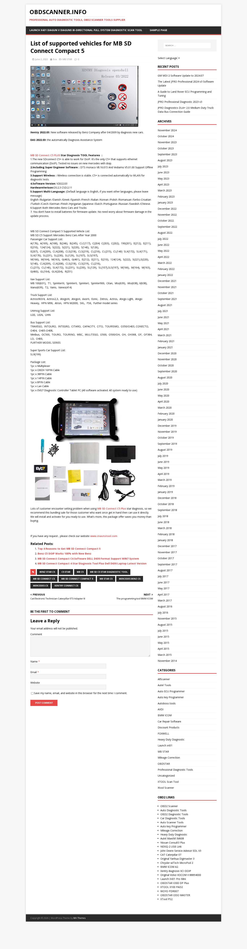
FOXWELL (163, 733)
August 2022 (165, 232)
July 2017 (163, 576)
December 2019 (167, 425)
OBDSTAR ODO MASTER (175, 895)
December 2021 (167, 281)
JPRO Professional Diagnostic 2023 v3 (180, 101)
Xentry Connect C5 (66, 585)
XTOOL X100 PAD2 (171, 887)
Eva (55, 59)
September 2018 (167, 510)
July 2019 (163, 456)
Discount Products (168, 727)
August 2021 (165, 305)
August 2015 (165, 624)
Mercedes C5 (40, 585)
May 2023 (163, 178)
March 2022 (165, 263)
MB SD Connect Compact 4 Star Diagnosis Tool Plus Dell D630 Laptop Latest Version (92, 563)
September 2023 (167, 154)
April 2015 (163, 648)
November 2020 (167, 359)
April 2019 (163, 474)
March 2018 (165, 528)
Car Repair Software (169, 721)
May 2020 (163, 395)
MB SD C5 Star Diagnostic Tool (109, 571)
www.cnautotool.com (103, 536)
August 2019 (165, 449)
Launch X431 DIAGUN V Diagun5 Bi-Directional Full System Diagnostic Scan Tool (85, 30)
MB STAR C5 (106, 578)
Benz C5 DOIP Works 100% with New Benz (64, 553)
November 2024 (167, 130)
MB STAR (67, 59)
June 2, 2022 (41, 59)
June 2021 (163, 317)
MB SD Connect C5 (44, 578)
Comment (36, 634)
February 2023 (166, 196)
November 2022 (167, 214)
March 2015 (165, 654)
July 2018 (163, 516)
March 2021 (165, 335)
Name (34, 661)
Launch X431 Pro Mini (173, 879)
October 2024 (166, 136)
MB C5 (80, 571)
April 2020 (163, 401)
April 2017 (163, 594)
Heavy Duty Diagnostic (171, 739)
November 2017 (167, 552)
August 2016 (165, 606)
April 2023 (163, 184)
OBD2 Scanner (169, 806)
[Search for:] (187, 45)
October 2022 (166, 220)
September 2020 (167, 371)
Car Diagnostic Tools (172, 818)
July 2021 (163, 311)
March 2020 (165, 407)
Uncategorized (166, 775)
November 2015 (167, 618)
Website (35, 682)
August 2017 (165, 570)
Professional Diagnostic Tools (175, 769)
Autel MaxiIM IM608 (172, 838)
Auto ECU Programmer (171, 691)
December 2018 (167, 498)
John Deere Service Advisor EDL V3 (180, 850)
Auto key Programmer (171, 697)
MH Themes (79, 918)
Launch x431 (165, 745)
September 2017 (167, 564)
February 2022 (166, 269)
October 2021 (166, 293)
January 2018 (165, 540)
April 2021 (163, 329)
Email (33, 672)
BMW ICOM (165, 715)
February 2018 (166, 534)
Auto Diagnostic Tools (173, 810)
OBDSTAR (164, 763)
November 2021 (167, 287)
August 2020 (165, 377)
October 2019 (166, 437)
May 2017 (163, 588)
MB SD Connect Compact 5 (77, 578)
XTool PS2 (166, 899)
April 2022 (163, 257)
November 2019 (167, 431)
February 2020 (166, 413)
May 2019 (163, 467)
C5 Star (65, 571)
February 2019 (166, 486)
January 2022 (165, 275)
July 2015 (163, 630)
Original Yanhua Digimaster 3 (177, 858)
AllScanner (164, 679)
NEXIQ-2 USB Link (171, 846)
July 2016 (163, 612)
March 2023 (165, 190)
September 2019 (167, 443)
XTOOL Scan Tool (168, 781)
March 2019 (165, 480)
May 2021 (163, 323)
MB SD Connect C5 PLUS (45, 155)
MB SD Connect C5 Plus (111, 508)
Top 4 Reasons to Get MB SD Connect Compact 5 (69, 548)
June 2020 (163, 389)
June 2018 (163, 522)
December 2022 (167, 208)
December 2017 (167, 546)
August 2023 (165, 160)
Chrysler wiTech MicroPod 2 (176, 862)
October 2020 (166, 365)
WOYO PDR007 (169, 891)
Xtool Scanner (166, 787)
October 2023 (166, 148)
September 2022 (167, 226)
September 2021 (167, 299)
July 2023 (163, 166)
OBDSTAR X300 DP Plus (174, 883)
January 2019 (165, 492)
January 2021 (165, 347)
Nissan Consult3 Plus (172, 842)
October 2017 (166, 558)
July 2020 (163, 383)
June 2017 (163, 582)
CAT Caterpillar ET (171, 854)
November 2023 (167, 142)
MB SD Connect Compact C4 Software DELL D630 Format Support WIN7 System (88, 558)
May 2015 (163, 642)
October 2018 (166, 504)
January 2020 (165, 419)
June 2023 (163, 172)
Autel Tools (164, 685)
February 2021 (166, 341)
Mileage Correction (169, 757)
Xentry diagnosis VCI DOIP (175, 871)
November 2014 (167, 660)
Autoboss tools (167, 703)
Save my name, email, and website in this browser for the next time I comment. (80, 693)
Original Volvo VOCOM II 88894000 (180, 875)
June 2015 (163, 636)
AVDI (160, 709)
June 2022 (163, 244)
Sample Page (158, 30)
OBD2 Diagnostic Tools (174, 814)
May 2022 (163, 250)
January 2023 (165, 202)
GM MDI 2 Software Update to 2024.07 (181, 75)
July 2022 (163, 238)
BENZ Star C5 (47, 571)
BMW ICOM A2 (169, 866)
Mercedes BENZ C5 (129, 578)
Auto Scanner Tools (172, 822)
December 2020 (167, 353)
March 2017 (165, 600)
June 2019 (163, 461)
